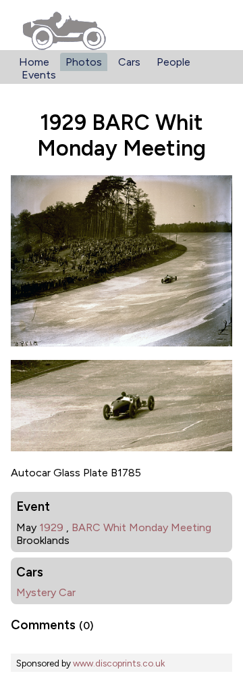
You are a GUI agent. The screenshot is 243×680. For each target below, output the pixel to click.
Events (39, 74)
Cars (129, 61)
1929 (51, 527)
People (173, 61)
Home (34, 61)
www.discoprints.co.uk (119, 663)
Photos (83, 61)
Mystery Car (46, 592)
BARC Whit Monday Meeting (141, 527)
